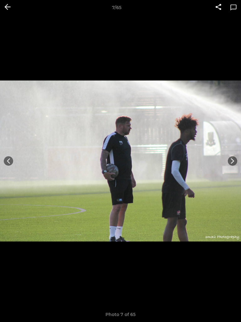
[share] (218, 7)
